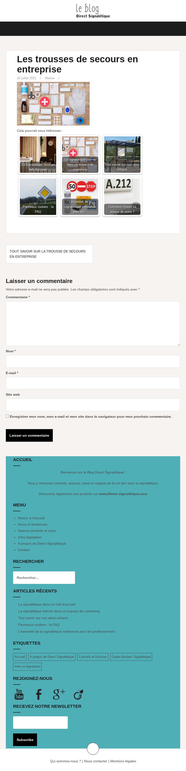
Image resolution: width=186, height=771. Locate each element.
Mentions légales (123, 761)
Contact (24, 550)
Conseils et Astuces (93, 657)
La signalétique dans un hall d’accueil (46, 604)
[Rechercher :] (40, 577)
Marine (49, 78)
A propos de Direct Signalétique (42, 543)
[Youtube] (23, 694)
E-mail (12, 373)
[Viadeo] (79, 694)
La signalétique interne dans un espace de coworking (59, 611)
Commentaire (18, 297)
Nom (11, 351)
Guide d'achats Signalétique (131, 657)
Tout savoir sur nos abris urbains (43, 618)
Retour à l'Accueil (31, 518)
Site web (13, 394)
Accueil (20, 657)
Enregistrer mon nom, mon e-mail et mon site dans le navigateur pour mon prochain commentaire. (91, 416)
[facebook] (43, 694)
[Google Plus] (63, 694)
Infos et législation (27, 666)
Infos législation (30, 537)
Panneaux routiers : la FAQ (39, 625)
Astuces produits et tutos (37, 531)
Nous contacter (95, 761)
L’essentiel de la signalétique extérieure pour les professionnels (66, 631)
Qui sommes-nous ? (65, 761)
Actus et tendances (32, 524)
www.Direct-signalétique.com (123, 494)
